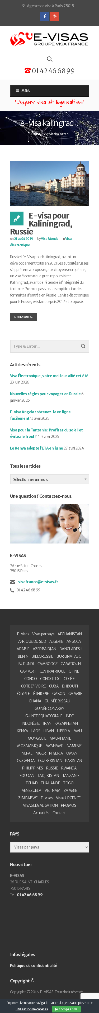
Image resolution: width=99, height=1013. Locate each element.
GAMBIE (75, 693)
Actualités (41, 812)
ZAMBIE (70, 790)
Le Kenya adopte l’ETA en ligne (36, 448)
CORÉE (69, 678)
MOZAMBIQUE (29, 745)
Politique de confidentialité (33, 965)
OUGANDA (26, 760)
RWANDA (69, 768)
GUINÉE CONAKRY (49, 708)
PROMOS (68, 805)
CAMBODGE (47, 663)
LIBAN (49, 730)
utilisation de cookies (32, 1009)
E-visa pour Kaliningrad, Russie (41, 224)
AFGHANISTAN (70, 634)
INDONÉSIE (30, 723)
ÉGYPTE (23, 693)
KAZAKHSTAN (66, 723)
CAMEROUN (71, 663)
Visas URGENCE (68, 798)
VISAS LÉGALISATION (40, 805)
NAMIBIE (74, 745)
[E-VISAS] (49, 39)
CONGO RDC (50, 678)
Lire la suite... (23, 317)
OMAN (71, 753)
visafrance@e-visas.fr (38, 581)
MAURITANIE (60, 738)
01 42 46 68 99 (52, 71)
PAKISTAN (73, 760)
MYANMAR (54, 745)
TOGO (68, 783)
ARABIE (23, 648)
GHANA (35, 701)
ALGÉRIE (56, 641)
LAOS (35, 730)
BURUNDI (26, 663)
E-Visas (23, 634)
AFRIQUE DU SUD (32, 641)
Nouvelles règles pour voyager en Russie (45, 394)
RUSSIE (52, 768)
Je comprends (66, 1009)
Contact (59, 812)
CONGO (30, 678)
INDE (70, 716)
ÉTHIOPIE (41, 693)
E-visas (47, 798)
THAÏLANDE (50, 783)
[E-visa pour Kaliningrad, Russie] (49, 183)
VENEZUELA (31, 790)
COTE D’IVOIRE (33, 686)
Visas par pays (43, 634)
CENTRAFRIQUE (52, 671)
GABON (58, 693)
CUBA (54, 686)
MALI (77, 730)
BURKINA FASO (68, 656)
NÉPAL (27, 753)
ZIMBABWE (27, 798)
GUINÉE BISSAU (57, 701)
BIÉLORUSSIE (42, 656)
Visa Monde (50, 239)
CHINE (74, 671)
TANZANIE (70, 775)
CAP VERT (28, 671)
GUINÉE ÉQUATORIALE (43, 716)
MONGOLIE (37, 738)
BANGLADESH (70, 648)
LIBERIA (63, 730)
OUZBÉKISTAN (50, 760)
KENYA (22, 730)
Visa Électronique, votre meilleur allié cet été (49, 375)
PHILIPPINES (32, 768)
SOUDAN (27, 775)
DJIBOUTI (70, 686)
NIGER (41, 753)
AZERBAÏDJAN (44, 648)
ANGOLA (74, 641)
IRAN (47, 723)
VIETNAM (52, 790)
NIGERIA (56, 753)
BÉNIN (23, 656)
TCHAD (31, 783)
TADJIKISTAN (48, 775)
